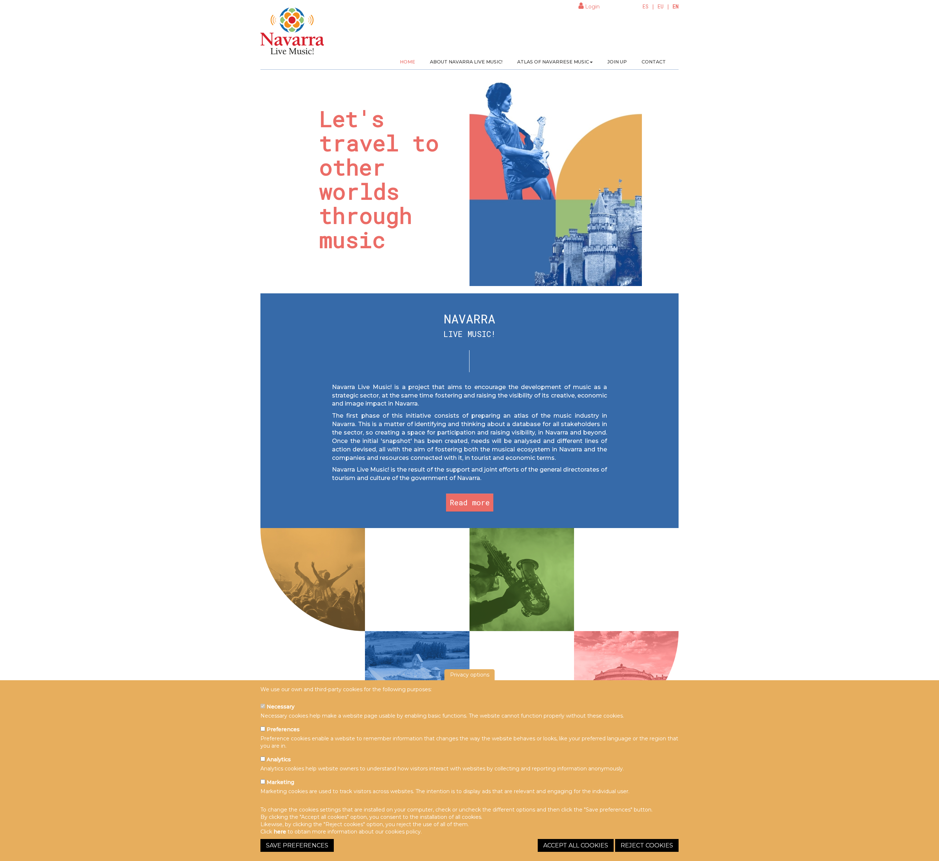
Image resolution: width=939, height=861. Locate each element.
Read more (470, 502)
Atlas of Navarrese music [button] (553, 62)
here (280, 831)
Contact (654, 62)
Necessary (280, 706)
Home (407, 62)
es (645, 6)
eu (661, 6)
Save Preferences (297, 845)
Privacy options (469, 674)
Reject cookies (647, 845)
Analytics (278, 759)
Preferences (282, 729)
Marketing (279, 782)
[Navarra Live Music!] (292, 33)
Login (592, 6)
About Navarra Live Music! (466, 62)
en (676, 6)
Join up (617, 62)
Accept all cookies (575, 845)
